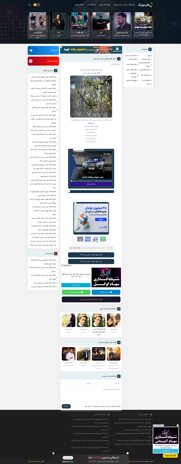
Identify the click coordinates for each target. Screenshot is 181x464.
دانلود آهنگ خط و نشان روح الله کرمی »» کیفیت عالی (43, 277)
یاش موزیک (131, 461)
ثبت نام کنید (166, 451)
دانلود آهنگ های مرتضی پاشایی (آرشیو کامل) (44, 109)
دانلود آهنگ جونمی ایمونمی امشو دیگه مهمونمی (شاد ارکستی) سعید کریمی (44, 144)
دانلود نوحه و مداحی (131, 56)
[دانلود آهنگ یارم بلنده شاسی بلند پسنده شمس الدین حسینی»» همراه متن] (143, 21)
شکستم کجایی (122, 34)
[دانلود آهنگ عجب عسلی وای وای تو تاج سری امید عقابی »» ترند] (101, 21)
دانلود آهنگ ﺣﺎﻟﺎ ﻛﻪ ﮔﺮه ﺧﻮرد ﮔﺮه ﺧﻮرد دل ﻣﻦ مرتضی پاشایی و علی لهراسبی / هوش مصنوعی (43, 119)
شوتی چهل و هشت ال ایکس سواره (59, 35)
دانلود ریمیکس (79, 5)
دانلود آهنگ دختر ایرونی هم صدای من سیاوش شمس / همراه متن (132, 444)
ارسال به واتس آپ (74, 292)
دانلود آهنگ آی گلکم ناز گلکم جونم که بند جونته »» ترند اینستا (134, 441)
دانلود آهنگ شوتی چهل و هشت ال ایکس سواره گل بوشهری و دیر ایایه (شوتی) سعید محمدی (43, 81)
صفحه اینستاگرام (52, 61)
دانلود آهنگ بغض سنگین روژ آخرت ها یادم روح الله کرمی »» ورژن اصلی (43, 201)
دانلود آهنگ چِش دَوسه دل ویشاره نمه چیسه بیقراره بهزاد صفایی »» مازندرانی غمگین (44, 211)
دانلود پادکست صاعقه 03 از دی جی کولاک (43, 96)
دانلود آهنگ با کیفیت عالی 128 (89, 261)
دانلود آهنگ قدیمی (145, 70)
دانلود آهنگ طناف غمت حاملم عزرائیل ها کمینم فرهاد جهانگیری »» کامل (43, 228)
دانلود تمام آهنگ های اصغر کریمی (91, 299)
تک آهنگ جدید (91, 5)
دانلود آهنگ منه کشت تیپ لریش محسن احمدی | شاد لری (43, 102)
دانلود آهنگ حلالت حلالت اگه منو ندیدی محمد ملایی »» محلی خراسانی (43, 220)
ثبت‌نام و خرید (91, 184)
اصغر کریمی (96, 73)
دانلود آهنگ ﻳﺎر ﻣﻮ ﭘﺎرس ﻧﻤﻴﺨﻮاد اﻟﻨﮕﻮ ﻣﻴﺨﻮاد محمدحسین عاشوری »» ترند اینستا (43, 129)
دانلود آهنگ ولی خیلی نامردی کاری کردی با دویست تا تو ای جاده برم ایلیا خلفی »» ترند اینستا (43, 184)
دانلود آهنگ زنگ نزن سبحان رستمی (45, 283)
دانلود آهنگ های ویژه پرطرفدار (144, 64)
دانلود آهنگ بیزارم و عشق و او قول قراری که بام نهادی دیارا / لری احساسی (43, 193)
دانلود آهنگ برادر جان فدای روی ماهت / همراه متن (43, 136)
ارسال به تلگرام (104, 292)
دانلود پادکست (132, 59)
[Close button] (178, 425)
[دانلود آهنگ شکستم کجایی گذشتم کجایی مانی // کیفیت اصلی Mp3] (122, 21)
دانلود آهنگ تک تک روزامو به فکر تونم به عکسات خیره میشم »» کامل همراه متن (43, 167)
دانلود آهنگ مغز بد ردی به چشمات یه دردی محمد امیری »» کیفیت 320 (42, 159)
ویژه (149, 56)
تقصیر (80, 34)
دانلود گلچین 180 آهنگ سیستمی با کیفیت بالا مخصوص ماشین (38, 35)
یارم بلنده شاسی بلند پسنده (143, 34)
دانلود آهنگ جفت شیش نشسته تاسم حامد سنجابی (43, 269)
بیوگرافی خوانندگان (131, 80)
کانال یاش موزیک (170, 455)
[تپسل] (61, 47)
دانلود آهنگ (98, 70)
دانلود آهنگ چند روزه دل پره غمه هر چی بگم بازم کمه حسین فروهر (44, 174)
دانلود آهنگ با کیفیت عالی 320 (89, 255)
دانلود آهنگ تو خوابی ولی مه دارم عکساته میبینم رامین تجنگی (43, 151)
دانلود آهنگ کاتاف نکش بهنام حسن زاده (43, 287)
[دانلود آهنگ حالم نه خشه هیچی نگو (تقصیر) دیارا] (80, 21)
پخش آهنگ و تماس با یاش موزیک (124, 5)
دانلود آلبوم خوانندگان (134, 75)
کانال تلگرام (54, 50)
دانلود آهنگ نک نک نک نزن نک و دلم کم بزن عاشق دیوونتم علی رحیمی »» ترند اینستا (43, 243)
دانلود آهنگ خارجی (131, 70)
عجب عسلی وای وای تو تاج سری (101, 34)
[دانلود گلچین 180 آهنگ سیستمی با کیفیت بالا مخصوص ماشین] (37, 21)
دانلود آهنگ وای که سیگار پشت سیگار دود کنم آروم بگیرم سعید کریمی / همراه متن (43, 235)
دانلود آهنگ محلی (105, 5)
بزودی (148, 84)
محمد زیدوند (32, 461)
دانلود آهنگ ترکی (145, 75)
